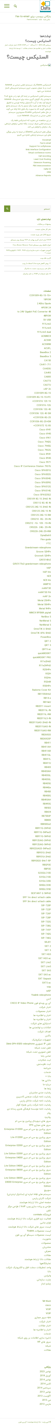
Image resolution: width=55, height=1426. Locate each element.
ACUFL (47, 348)
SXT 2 (48, 946)
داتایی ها (46, 1080)
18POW (47, 299)
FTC (49, 543)
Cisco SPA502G (43, 474)
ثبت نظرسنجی (44, 1064)
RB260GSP (45, 738)
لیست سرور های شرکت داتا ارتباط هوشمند (29, 1227)
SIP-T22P (46, 909)
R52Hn (47, 677)
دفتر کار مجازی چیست (43, 229)
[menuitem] (14, 6)
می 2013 (46, 1400)
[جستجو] (14, 6)
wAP (48, 991)
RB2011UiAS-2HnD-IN (40, 722)
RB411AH (46, 747)
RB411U (47, 763)
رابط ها (47, 1088)
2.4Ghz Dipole (44, 303)
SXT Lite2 (46, 962)
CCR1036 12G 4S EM (40, 413)
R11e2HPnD (45, 665)
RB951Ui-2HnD (43, 856)
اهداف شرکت (44, 1031)
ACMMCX (46, 336)
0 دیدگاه (33, 45)
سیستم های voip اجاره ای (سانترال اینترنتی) (29, 1194)
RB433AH (46, 771)
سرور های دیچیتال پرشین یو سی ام (33, 1121)
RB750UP (46, 816)
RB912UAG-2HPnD (41, 840)
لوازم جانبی (45, 1222)
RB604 (47, 812)
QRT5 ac (46, 649)
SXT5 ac (46, 983)
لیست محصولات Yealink (39, 1231)
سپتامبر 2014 (44, 1388)
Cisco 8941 (45, 454)
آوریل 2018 (45, 1375)
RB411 (47, 743)
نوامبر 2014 (45, 1379)
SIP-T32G (46, 922)
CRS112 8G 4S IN (42, 503)
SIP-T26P (46, 913)
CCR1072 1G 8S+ (42, 425)
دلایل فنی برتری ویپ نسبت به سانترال (37, 268)
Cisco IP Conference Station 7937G (32, 466)
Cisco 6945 (45, 433)
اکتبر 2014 (45, 1383)
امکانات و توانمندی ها (40, 1027)
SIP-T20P (46, 905)
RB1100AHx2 (44, 694)
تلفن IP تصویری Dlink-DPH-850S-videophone (28, 1044)
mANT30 (46, 588)
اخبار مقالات (44, 1325)
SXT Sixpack (44, 978)
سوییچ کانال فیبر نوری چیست (41, 234)
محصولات (46, 1243)
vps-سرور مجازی (43, 1317)
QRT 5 (47, 645)
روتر (49, 1113)
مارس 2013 (45, 1404)
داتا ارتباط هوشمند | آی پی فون (29, 1422)
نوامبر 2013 (45, 1392)
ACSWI (47, 340)
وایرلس (47, 1275)
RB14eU (47, 702)
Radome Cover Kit (41, 690)
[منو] (7, 6)
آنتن (48, 999)
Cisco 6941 (45, 429)
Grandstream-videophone (38, 547)
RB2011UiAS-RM (42, 730)
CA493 (47, 372)
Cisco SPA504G (43, 478)
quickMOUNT (44, 653)
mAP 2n (47, 596)
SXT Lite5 (46, 966)
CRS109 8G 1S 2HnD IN (39, 499)
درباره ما (47, 1084)
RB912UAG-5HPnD (41, 844)
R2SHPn (47, 669)
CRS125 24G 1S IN (41, 511)
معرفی (48, 1251)
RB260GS (46, 734)
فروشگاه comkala (42, 1214)
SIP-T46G (46, 938)
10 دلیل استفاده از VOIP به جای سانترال (37, 273)
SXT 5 (48, 950)
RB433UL (46, 779)
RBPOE (47, 869)
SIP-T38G (46, 926)
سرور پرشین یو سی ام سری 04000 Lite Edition (27, 1166)
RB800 (47, 820)
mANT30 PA (44, 592)
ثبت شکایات (44, 1060)
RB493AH (46, 799)
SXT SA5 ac (44, 974)
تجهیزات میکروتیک (41, 1039)
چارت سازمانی (44, 1279)
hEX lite (47, 580)
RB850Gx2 (46, 824)
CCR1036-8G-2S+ (42, 417)
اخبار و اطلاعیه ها (40, 48)
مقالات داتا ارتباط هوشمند (37, 1259)
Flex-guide (46, 539)
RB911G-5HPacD (42, 832)
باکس (48, 1035)
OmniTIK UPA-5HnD (41, 633)
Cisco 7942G (44, 442)
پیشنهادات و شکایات (44, 224)
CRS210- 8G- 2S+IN (41, 519)
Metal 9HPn (45, 608)
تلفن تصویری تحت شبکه (38, 1052)
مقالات (25, 48)
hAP (49, 568)
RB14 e (47, 698)
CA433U (47, 368)
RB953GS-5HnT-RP (41, 860)
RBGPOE (46, 865)
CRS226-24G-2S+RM (40, 531)
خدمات (30, 48)
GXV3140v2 (45, 560)
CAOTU (47, 385)
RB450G (47, 795)
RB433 (47, 767)
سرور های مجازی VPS (40, 1125)
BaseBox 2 (45, 352)
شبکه (48, 1346)
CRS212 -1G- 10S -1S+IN (38, 523)
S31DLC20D (45, 881)
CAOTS (47, 381)
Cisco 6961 (45, 438)
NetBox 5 (46, 616)
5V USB (47, 320)
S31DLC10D (45, 877)
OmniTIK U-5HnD (42, 629)
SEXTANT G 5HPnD (41, 893)
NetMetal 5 (45, 621)
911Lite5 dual (44, 332)
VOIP (19, 45)
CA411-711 (45, 364)
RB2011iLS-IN (44, 718)
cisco (48, 1305)
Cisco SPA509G (43, 482)
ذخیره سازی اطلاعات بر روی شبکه (34, 1338)
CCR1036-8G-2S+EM (40, 421)
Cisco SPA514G (43, 490)
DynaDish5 (45, 535)
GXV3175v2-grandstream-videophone (32, 564)
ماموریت (46, 1239)
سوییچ (47, 1190)
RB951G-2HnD (44, 852)
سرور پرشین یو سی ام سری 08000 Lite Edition (27, 1178)
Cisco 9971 (45, 462)
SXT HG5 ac (44, 958)
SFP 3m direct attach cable (37, 901)
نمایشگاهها (45, 1263)
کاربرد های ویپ (45, 258)
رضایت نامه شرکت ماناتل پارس (35, 1100)
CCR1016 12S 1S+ (41, 401)
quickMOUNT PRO (42, 657)
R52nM (47, 682)
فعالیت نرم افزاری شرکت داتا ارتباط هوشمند (29, 1218)
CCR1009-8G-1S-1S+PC (39, 397)
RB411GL (46, 755)
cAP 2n (47, 389)
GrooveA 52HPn (43, 555)
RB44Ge (47, 787)
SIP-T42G (46, 934)
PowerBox (46, 637)
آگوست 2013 (44, 1396)
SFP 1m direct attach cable (37, 897)
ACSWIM (46, 344)
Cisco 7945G (44, 446)
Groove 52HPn (43, 551)
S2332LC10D (44, 873)
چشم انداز (46, 1283)
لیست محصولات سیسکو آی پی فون (33, 1235)
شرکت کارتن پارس (41, 1198)
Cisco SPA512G (43, 486)
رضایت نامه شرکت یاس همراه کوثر (33, 1105)
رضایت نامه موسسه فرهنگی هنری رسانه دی (29, 1109)
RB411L (47, 759)
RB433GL (46, 775)
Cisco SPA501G (43, 470)
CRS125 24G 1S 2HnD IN (38, 507)
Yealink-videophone (41, 995)
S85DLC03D (45, 885)
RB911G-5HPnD (43, 836)
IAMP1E (47, 584)
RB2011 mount (43, 706)
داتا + (48, 1076)
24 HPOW (46, 307)
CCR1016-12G (44, 405)
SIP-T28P (46, 917)
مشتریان (46, 1247)
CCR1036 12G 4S (42, 409)
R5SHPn (47, 686)
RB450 (47, 791)
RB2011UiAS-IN (43, 726)
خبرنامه (47, 1068)
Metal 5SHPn (44, 604)
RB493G (47, 804)
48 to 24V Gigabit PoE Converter (34, 311)
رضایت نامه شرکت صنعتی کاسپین (33, 1096)
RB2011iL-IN (44, 710)
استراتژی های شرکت (41, 1023)
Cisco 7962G (44, 450)
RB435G (47, 783)
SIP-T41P (46, 930)
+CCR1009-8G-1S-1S (40, 295)
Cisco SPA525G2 (42, 494)
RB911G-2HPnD (43, 828)
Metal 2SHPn (44, 600)
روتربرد (47, 1117)
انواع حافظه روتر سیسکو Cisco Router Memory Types (32, 245)
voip (49, 987)
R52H (48, 673)
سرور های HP (44, 1342)
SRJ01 (47, 942)
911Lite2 (46, 324)
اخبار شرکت (13, 45)
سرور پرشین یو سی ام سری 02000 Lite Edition (27, 1153)
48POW (47, 316)
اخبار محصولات (43, 1011)
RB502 (47, 808)
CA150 (47, 360)
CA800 (47, 377)
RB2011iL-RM (44, 714)
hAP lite (47, 572)
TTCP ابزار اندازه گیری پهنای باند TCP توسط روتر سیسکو (31, 240)
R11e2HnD (45, 661)
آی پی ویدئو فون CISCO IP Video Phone (30, 1003)
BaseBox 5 (45, 356)
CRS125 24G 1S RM (41, 515)
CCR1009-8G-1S (42, 393)
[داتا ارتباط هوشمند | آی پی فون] (32, 6)
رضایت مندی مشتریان (40, 1092)
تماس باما (46, 1056)
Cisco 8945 (45, 458)
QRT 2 (47, 641)
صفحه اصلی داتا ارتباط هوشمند (35, 1202)
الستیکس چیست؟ (38, 41)
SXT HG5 (46, 954)
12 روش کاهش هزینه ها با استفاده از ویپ (36, 263)
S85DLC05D (45, 889)
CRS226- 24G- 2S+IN (40, 527)
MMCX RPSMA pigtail (40, 612)
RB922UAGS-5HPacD (40, 848)
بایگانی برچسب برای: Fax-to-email (33, 16)
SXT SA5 (46, 970)
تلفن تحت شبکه (43, 1048)
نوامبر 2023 (45, 1371)
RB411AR (46, 751)
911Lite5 (46, 328)
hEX (49, 576)
